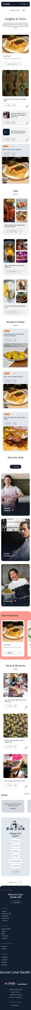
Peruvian (16, 841)
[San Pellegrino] (22, 984)
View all (15, 194)
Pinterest (4, 964)
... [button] (20, 231)
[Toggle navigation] (27, 4)
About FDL (4, 946)
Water (16, 856)
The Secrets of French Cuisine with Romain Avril (13, 804)
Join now (16, 902)
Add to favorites (12, 64)
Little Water (7, 56)
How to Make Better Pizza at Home (15, 781)
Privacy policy (15, 992)
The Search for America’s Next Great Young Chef (18, 132)
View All (16, 466)
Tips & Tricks (5, 935)
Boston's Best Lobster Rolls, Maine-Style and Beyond (15, 226)
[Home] (6, 4)
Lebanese (16, 851)
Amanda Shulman (7, 509)
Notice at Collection (15, 997)
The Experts (5, 916)
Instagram (5, 957)
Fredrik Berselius (7, 554)
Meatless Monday (16, 861)
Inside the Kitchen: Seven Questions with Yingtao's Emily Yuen (18, 115)
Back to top (13, 882)
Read (8, 105)
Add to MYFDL (13, 231)
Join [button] (24, 4)
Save (14, 105)
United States (16, 1005)
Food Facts (16, 866)
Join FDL (4, 948)
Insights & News (15, 10)
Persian (17, 846)
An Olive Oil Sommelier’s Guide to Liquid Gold (15, 741)
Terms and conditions (15, 989)
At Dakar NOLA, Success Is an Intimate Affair (14, 100)
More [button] (21, 64)
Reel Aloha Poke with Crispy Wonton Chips (15, 418)
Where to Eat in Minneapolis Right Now (15, 306)
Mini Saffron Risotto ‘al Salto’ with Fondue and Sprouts (14, 335)
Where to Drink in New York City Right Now (15, 266)
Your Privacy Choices (15, 994)
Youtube (4, 962)
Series (3, 933)
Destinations (5, 918)
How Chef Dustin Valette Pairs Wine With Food (15, 700)
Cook (8, 153)
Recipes (4, 931)
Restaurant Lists (6, 913)
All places (5, 920)
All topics (4, 938)
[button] (21, 4)
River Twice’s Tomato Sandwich (12, 149)
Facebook (4, 959)
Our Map (4, 911)
